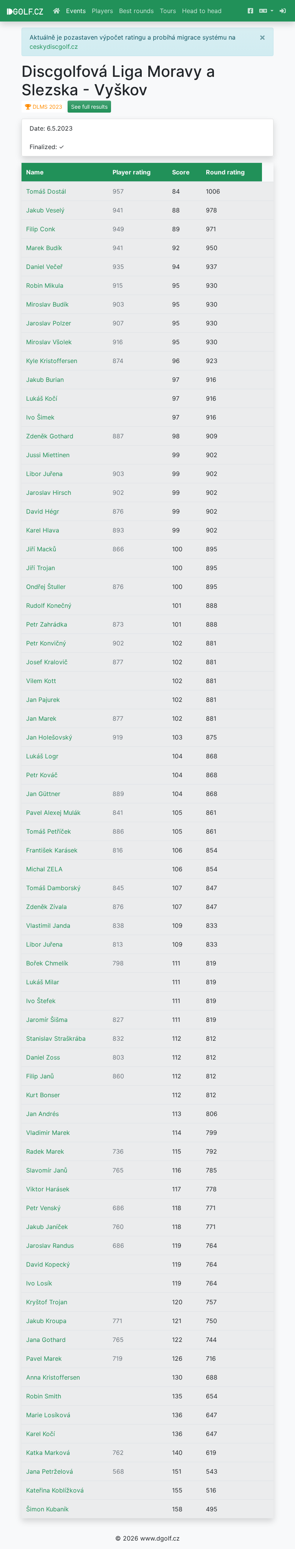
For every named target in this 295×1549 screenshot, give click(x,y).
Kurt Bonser (43, 1095)
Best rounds (136, 11)
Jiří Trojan (40, 568)
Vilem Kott (41, 681)
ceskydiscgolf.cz (54, 46)
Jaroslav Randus (50, 1245)
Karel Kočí (40, 1434)
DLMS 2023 (46, 106)
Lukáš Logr (42, 756)
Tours (168, 11)
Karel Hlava (42, 530)
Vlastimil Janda (48, 925)
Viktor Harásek (48, 1189)
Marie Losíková (48, 1415)
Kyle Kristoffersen (51, 361)
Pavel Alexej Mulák (53, 812)
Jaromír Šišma (47, 1019)
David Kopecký (48, 1264)
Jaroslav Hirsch (48, 492)
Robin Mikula (44, 285)
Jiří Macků (41, 549)
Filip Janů (40, 1076)
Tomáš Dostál (46, 191)
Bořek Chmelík (47, 963)
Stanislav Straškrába (56, 1038)
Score (181, 172)
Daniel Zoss (43, 1057)
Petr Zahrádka (46, 624)
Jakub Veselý (45, 210)
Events (76, 11)
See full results (89, 106)
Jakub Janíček (47, 1227)
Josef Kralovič (47, 662)
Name (35, 172)
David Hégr (42, 511)
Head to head (202, 11)
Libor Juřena (44, 474)
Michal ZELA (44, 869)
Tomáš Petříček (48, 831)
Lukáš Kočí (41, 398)
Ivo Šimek (40, 417)
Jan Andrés (42, 1114)
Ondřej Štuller (46, 586)
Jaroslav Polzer (48, 323)
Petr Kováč (42, 775)
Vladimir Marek (48, 1132)
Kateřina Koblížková (55, 1490)
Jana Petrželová (49, 1471)
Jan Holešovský (49, 737)
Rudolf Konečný (48, 605)
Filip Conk (40, 229)
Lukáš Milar (42, 982)
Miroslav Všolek (49, 342)
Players (102, 11)
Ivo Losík (39, 1283)
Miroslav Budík (47, 304)
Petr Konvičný (46, 643)
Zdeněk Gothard (49, 436)
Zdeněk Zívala (46, 906)
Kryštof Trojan (46, 1302)
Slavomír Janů (46, 1170)
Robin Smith (43, 1396)
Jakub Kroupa (46, 1321)
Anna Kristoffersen (53, 1377)
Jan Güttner (43, 794)
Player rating (132, 172)
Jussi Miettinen (48, 455)
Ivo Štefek (41, 1001)
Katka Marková (48, 1452)
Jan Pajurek (43, 699)
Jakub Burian (45, 379)
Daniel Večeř (44, 266)
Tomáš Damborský (53, 888)
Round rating (225, 172)
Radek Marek (45, 1151)
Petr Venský (43, 1208)
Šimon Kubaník (47, 1509)
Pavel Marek (44, 1358)
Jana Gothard (46, 1339)
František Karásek (52, 850)
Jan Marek (41, 718)
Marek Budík (44, 248)
